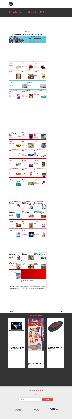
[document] (36, 209)
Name (38, 1)
